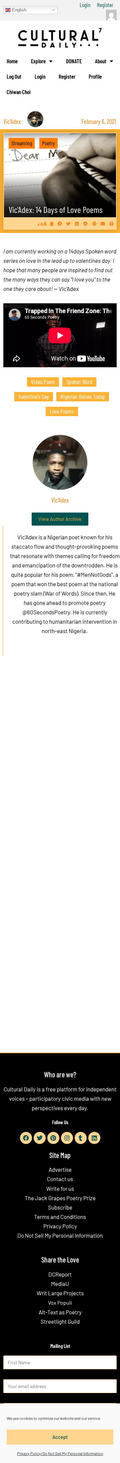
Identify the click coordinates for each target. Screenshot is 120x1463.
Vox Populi (60, 1302)
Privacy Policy (60, 1226)
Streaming (21, 143)
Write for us (60, 1188)
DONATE (74, 61)
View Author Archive (60, 519)
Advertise (60, 1169)
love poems (62, 411)
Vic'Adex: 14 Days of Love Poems (56, 209)
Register (105, 4)
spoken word (79, 381)
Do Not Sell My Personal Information (60, 1235)
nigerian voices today (82, 396)
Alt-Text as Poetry (60, 1312)
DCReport (60, 1274)
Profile (95, 76)
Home (12, 61)
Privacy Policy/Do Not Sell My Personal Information (60, 1453)
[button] (60, 223)
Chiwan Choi (19, 91)
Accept (60, 1437)
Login (85, 4)
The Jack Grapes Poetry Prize (60, 1198)
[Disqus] (60, 762)
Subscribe (60, 1207)
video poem (43, 381)
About (100, 61)
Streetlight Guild (60, 1321)
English (18, 9)
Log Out (14, 76)
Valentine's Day (33, 396)
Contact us (60, 1178)
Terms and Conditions (60, 1216)
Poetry (48, 143)
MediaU (60, 1283)
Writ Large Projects (60, 1293)
